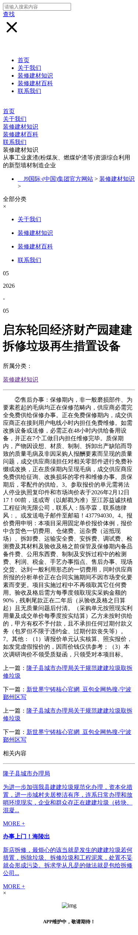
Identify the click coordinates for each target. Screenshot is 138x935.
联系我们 (29, 91)
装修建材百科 (35, 83)
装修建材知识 (35, 75)
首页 (23, 60)
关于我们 (29, 68)
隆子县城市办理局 (26, 773)
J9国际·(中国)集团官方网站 (58, 179)
